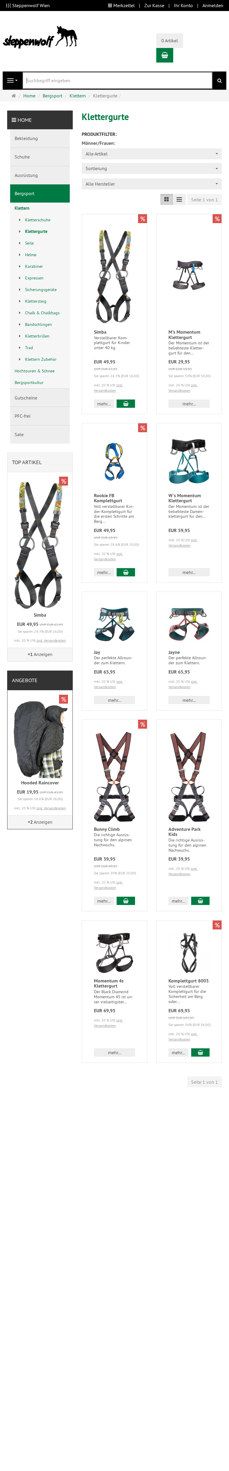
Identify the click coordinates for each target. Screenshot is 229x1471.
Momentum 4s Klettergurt (109, 983)
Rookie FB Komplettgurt (108, 498)
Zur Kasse (154, 5)
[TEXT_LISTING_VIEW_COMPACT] (179, 199)
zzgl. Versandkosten (51, 640)
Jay (97, 652)
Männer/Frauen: (98, 143)
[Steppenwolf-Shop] (40, 37)
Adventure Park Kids (184, 832)
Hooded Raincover (40, 783)
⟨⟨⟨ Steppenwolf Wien (28, 5)
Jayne (174, 652)
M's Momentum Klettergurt (184, 334)
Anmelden (212, 5)
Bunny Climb (107, 829)
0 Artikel (169, 40)
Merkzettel (123, 5)
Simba (100, 332)
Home (25, 119)
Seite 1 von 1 (204, 200)
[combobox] (152, 153)
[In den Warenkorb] (126, 403)
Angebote (25, 680)
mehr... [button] (104, 404)
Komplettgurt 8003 (188, 981)
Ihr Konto (183, 5)
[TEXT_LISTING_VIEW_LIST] (166, 199)
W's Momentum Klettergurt (184, 498)
